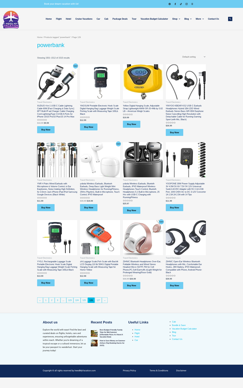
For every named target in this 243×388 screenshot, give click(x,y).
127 (98, 300)
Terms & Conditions (159, 370)
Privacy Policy (129, 370)
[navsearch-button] (230, 19)
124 (77, 300)
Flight (59, 19)
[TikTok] (181, 4)
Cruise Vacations (83, 19)
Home (49, 19)
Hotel (68, 19)
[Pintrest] (169, 4)
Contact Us (213, 19)
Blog (186, 19)
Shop (174, 19)
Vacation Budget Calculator (154, 19)
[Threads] (192, 4)
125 (84, 300)
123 (70, 300)
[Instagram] (186, 4)
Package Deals (120, 19)
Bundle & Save (179, 325)
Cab (106, 19)
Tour (134, 19)
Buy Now (45, 129)
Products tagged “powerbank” (57, 37)
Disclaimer (181, 370)
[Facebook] (175, 4)
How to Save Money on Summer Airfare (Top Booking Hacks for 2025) (112, 343)
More (198, 19)
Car (98, 19)
